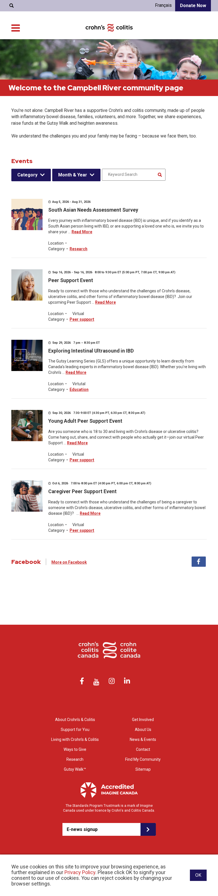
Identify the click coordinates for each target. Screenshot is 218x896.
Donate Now (193, 5)
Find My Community (143, 759)
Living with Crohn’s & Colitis (75, 739)
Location (56, 243)
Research (78, 249)
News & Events (143, 739)
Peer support (82, 319)
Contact (143, 749)
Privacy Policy (79, 872)
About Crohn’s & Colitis (75, 719)
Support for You (75, 729)
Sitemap (143, 769)
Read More (82, 232)
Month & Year (72, 175)
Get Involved (143, 719)
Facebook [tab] (199, 562)
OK (198, 875)
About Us (143, 729)
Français (163, 5)
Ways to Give (75, 749)
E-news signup (82, 829)
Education (79, 389)
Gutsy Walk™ (75, 769)
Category (27, 175)
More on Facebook (69, 562)
